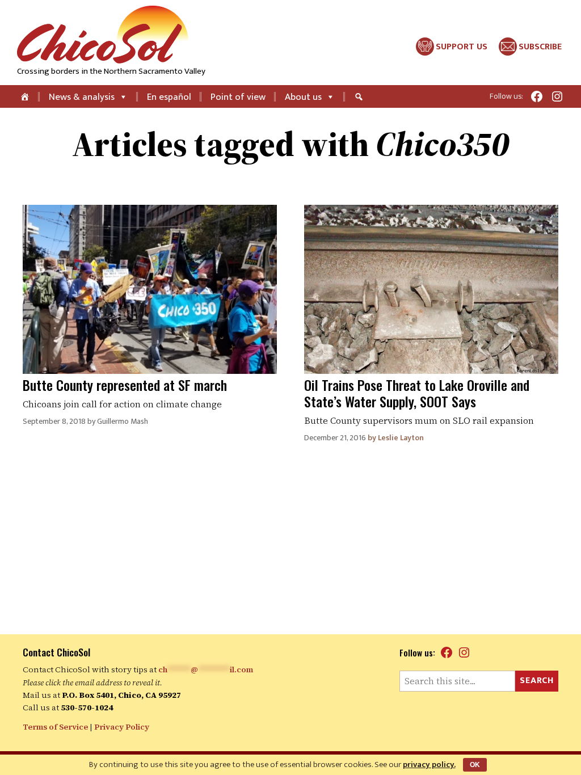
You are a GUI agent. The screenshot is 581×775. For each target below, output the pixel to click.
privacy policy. (429, 764)
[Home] (26, 96)
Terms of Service (55, 726)
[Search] (360, 96)
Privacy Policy (121, 726)
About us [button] (303, 97)
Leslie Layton (401, 437)
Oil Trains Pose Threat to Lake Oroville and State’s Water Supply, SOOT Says (416, 392)
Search (537, 680)
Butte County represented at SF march (125, 384)
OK (475, 765)
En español (169, 97)
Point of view (238, 97)
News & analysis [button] (82, 97)
